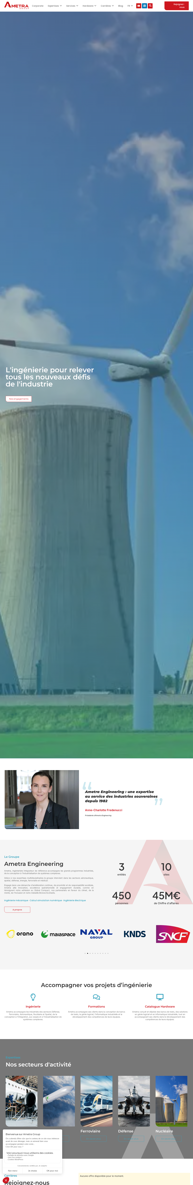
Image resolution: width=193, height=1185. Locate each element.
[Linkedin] (144, 5)
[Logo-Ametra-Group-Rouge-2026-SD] (16, 5)
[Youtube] (138, 5)
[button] (6, 934)
